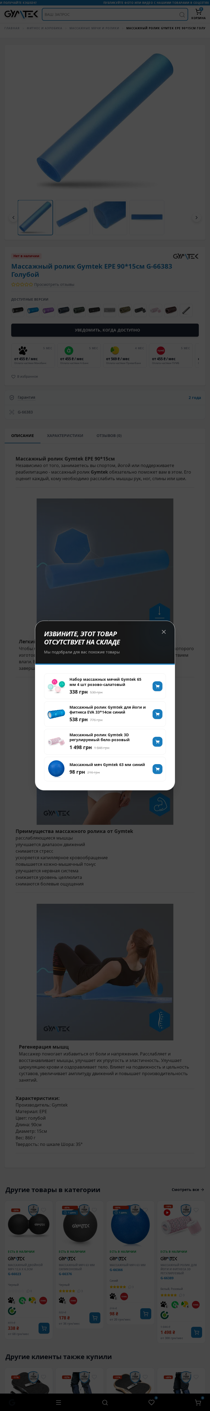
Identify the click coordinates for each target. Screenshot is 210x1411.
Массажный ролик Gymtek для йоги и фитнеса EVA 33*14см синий (107, 710)
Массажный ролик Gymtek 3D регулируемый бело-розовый (99, 737)
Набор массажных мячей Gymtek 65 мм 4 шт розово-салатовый (105, 682)
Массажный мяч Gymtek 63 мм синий (107, 764)
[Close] (163, 631)
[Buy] (157, 686)
